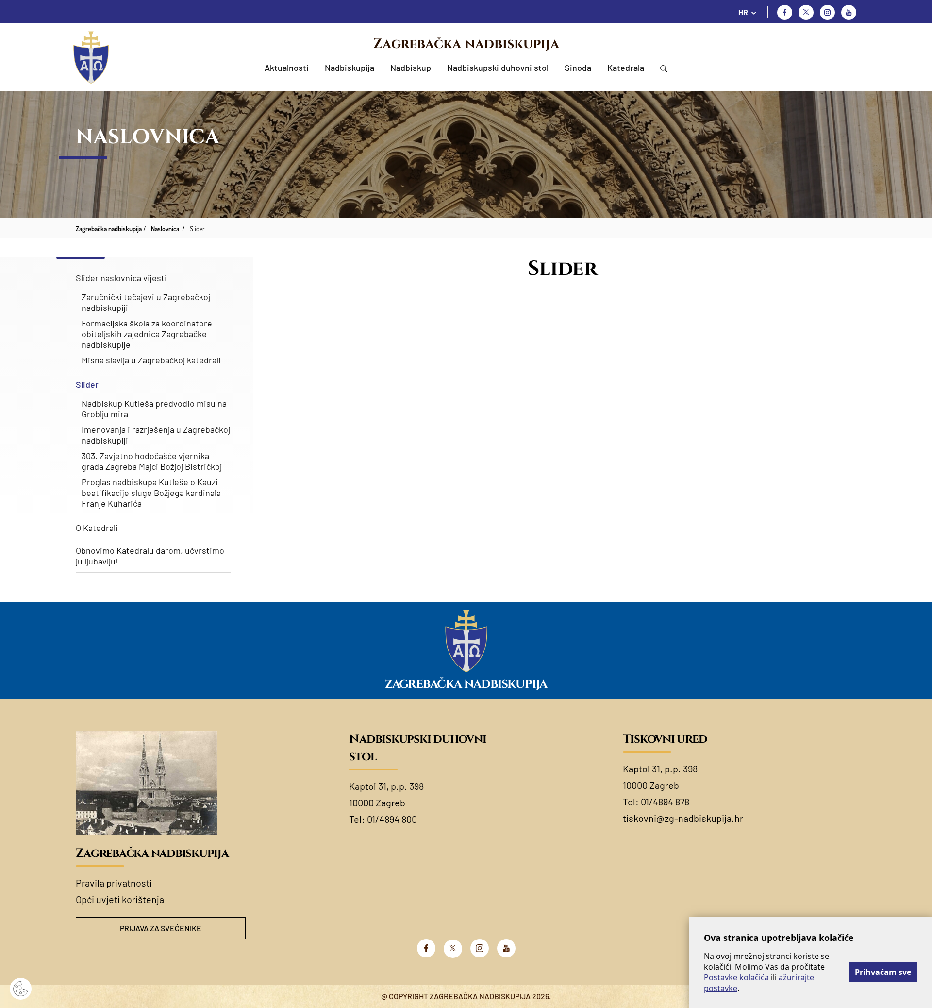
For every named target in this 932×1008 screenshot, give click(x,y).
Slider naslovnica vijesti (121, 278)
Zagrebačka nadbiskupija (466, 44)
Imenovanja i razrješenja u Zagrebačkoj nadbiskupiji (156, 434)
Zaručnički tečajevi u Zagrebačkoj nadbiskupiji (146, 302)
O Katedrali (97, 527)
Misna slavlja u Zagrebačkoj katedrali (151, 360)
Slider (87, 384)
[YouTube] (506, 948)
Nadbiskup (410, 67)
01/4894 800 (392, 819)
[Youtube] (848, 12)
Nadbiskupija (349, 67)
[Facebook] (784, 12)
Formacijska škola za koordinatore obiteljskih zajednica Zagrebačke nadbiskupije (147, 334)
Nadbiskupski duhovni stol (498, 67)
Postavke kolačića (736, 977)
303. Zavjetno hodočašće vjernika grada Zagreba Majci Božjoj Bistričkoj (152, 461)
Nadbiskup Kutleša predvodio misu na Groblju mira (154, 408)
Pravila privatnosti (114, 882)
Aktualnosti (287, 67)
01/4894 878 (665, 801)
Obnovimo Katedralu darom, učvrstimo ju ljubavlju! (150, 555)
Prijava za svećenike (160, 928)
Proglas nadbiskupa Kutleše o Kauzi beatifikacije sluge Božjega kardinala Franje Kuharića (151, 493)
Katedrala (625, 67)
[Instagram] (827, 12)
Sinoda (578, 67)
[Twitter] (806, 12)
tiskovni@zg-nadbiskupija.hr (683, 818)
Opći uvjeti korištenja (120, 899)
